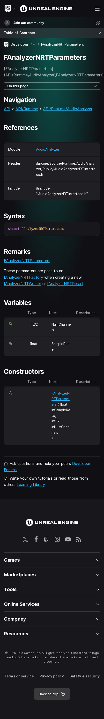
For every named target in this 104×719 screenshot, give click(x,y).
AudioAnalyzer (47, 149)
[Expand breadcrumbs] (35, 44)
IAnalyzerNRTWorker (22, 283)
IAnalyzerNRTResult (65, 283)
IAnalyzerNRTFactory (23, 277)
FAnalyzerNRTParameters (27, 260)
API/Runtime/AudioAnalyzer (67, 108)
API (7, 108)
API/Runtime (26, 108)
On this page (18, 86)
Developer (20, 44)
